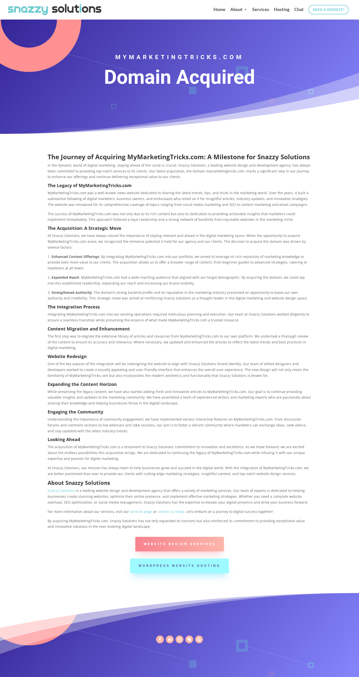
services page (141, 511)
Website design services (180, 544)
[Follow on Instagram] (179, 639)
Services (260, 10)
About (236, 10)
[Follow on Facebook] (160, 639)
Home (219, 10)
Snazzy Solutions (61, 490)
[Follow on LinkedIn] (170, 639)
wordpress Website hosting (179, 566)
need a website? (328, 9)
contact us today (171, 511)
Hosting (281, 10)
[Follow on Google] (199, 639)
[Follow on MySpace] (189, 639)
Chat (299, 10)
